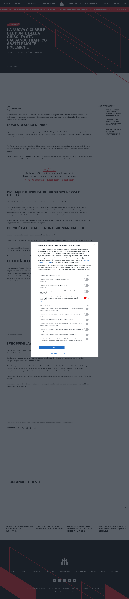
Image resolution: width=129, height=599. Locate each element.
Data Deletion (54, 353)
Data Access (64, 353)
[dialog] (64, 299)
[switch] (86, 279)
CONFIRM (52, 347)
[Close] (95, 245)
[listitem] (64, 275)
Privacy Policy (74, 353)
